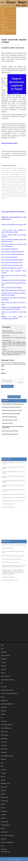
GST (2, 762)
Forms (2, 717)
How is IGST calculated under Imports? (12, 259)
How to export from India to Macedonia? (12, 254)
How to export (4, 721)
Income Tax (3, 714)
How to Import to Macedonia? (9, 249)
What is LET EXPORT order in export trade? (13, 224)
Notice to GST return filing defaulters (11, 287)
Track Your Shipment (5, 655)
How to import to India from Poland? (9, 420)
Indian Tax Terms (4, 821)
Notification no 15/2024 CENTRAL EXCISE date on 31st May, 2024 (13, 467)
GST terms (3, 818)
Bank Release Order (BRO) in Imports (9, 580)
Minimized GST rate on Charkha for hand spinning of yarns (14, 544)
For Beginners (4, 652)
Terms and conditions (5, 851)
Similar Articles (5, 400)
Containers (3, 710)
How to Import (4, 707)
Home (2, 9)
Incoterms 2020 (5, 27)
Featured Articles (5, 541)
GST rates (3, 21)
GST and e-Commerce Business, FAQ (11, 265)
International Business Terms (7, 756)
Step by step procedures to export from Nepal (12, 410)
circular (2, 846)
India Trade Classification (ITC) (7, 704)
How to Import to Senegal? (7, 548)
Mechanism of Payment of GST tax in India (13, 280)
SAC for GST (3, 787)
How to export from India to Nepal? (9, 416)
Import (2, 12)
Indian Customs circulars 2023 (7, 835)
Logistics (3, 794)
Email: (2, 369)
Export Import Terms (5, 676)
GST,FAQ (3, 780)
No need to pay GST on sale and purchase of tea (12, 559)
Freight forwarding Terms (6, 728)
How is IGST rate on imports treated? (11, 262)
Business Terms (4, 731)
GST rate (3, 807)
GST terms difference (5, 825)
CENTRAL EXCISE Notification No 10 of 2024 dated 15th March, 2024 (13, 490)
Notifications (3, 759)
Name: (2, 366)
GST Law (3, 776)
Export (2, 15)
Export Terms (3, 745)
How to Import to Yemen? (7, 423)
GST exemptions (4, 800)
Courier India (3, 839)
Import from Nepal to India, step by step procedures (13, 404)
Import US (3, 672)
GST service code (4, 797)
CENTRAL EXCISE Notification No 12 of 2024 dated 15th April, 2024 (13, 481)
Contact (3, 33)
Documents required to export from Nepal (11, 413)
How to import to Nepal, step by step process (11, 407)
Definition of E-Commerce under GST (11, 268)
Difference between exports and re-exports (10, 562)
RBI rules (3, 24)
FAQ (2, 683)
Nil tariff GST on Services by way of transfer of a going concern (13, 552)
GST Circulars (4, 811)
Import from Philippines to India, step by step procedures (13, 555)
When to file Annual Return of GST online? (13, 290)
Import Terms (3, 742)
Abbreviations (4, 659)
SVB (2, 766)
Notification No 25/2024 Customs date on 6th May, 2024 (13, 494)
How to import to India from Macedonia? (12, 251)
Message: (3, 373)
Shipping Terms (4, 738)
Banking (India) (4, 700)
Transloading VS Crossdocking (8, 577)
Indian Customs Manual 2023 (8, 30)
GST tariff (3, 804)
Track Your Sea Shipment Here (8, 507)
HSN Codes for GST (5, 783)
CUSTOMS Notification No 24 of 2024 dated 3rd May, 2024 (14, 497)
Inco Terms (3, 662)
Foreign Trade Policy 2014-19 (7, 724)
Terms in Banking (4, 735)
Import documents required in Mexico (10, 434)
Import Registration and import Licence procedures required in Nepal (13, 427)
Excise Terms (3, 752)
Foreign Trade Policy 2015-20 (7, 690)
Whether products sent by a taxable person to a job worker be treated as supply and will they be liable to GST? (14, 566)
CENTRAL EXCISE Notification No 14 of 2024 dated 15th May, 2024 (13, 472)
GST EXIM (3, 814)
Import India (3, 669)
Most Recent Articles (6, 459)
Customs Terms (4, 749)
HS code (3, 697)
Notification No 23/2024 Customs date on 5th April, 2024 (13, 500)
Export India (3, 666)
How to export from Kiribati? (9, 257)
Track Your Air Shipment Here (8, 503)
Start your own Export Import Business (9, 693)
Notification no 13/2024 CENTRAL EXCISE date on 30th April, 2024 (13, 477)
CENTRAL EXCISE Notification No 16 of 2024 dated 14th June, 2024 (13, 463)
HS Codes (3, 773)
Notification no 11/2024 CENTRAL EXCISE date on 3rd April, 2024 (13, 486)
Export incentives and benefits (7, 679)
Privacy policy (4, 849)
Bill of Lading (4, 18)
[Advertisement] (14, 447)
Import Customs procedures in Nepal (10, 431)
